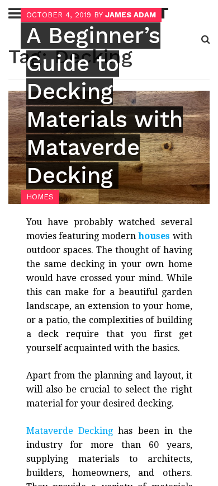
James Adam (130, 15)
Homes (40, 197)
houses (154, 236)
